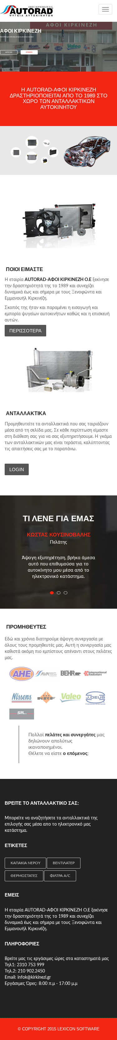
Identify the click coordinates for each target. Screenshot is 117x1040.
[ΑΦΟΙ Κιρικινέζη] (27, 11)
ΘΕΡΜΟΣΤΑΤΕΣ (24, 876)
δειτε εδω (8, 52)
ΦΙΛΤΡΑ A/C (60, 876)
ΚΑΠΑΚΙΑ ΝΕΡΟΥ (25, 863)
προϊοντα (29, 52)
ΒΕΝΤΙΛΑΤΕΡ (64, 863)
